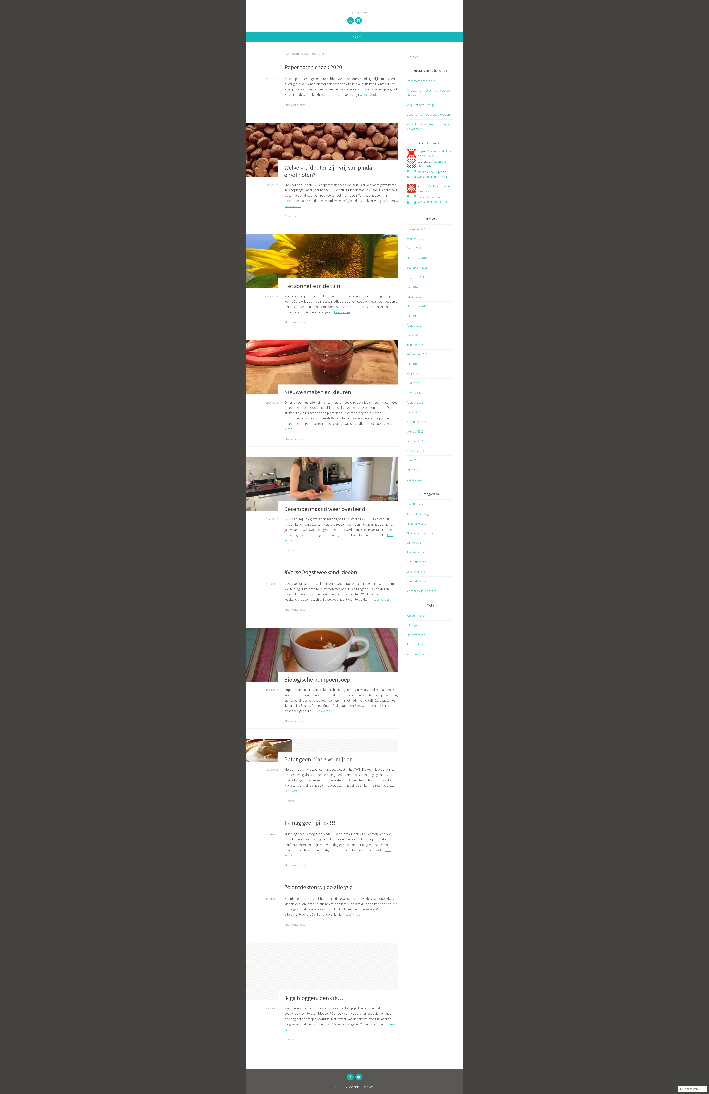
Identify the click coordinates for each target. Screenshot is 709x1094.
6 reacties (290, 216)
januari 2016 (414, 412)
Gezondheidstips (417, 523)
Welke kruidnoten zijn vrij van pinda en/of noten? (328, 171)
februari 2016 (415, 402)
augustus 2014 (415, 479)
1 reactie (289, 550)
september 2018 (417, 267)
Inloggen (412, 625)
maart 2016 (414, 393)
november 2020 (416, 229)
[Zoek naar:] (430, 57)
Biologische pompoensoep (317, 679)
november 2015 (416, 421)
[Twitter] (350, 20)
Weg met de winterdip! (421, 105)
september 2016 (417, 354)
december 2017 (417, 306)
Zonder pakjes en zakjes (421, 591)
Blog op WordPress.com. (354, 1087)
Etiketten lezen (416, 504)
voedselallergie (416, 581)
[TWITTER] (350, 1077)
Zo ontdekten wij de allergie (319, 887)
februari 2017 (415, 325)
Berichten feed (416, 635)
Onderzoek (414, 543)
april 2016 (413, 383)
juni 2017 (412, 316)
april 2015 (413, 460)
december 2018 (417, 258)
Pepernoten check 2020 (313, 67)
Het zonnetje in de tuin (312, 286)
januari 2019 (414, 248)
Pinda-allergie (415, 552)
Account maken (416, 615)
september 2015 (417, 441)
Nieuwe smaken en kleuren (317, 392)
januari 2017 (414, 335)
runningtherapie (416, 562)
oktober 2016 (415, 345)
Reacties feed (415, 644)
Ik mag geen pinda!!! (310, 822)
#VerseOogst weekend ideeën (321, 572)
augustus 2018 (415, 277)
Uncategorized (416, 571)
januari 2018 (414, 296)
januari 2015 (414, 470)
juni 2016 (412, 364)
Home (354, 37)
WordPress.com (416, 654)
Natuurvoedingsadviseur (421, 533)
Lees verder (371, 94)
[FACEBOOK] (359, 1077)
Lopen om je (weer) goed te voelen (428, 114)
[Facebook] (358, 20)
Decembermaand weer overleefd (324, 509)
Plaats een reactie (295, 105)
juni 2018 (412, 287)
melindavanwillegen (430, 172)
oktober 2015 (415, 431)
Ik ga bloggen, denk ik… (313, 998)
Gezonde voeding (418, 514)
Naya (421, 151)
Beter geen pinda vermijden (318, 759)
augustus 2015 (415, 450)
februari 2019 (415, 239)
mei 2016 (412, 373)
